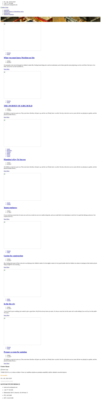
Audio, (8, 203)
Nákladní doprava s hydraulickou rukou (14, 11)
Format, (9, 53)
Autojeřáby (6, 10)
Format (8, 204)
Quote (8, 348)
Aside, (8, 149)
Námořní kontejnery (9, 14)
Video (8, 252)
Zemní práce (7, 13)
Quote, (8, 154)
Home (2, 21)
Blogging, (9, 150)
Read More (6, 69)
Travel (8, 156)
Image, (8, 153)
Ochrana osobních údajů (7, 381)
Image (8, 54)
